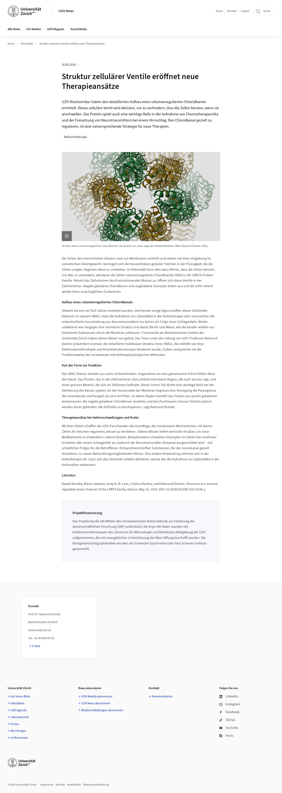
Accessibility (74, 785)
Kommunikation (162, 696)
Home (219, 11)
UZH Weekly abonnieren (96, 696)
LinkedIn (231, 696)
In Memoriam (19, 738)
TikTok (230, 720)
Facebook (232, 712)
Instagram (232, 704)
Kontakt (232, 11)
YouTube (231, 727)
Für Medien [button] (33, 29)
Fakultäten (17, 703)
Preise (15, 724)
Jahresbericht (20, 717)
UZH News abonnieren (95, 703)
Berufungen (18, 731)
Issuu (229, 735)
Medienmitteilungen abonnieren (102, 710)
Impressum (46, 785)
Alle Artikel (27, 44)
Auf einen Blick (20, 696)
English (245, 11)
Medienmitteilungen (75, 137)
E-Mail (36, 646)
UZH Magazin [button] (55, 29)
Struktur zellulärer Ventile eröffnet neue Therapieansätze (72, 44)
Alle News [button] (14, 29)
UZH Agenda (19, 710)
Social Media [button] (78, 29)
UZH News (66, 11)
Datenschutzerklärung (96, 785)
